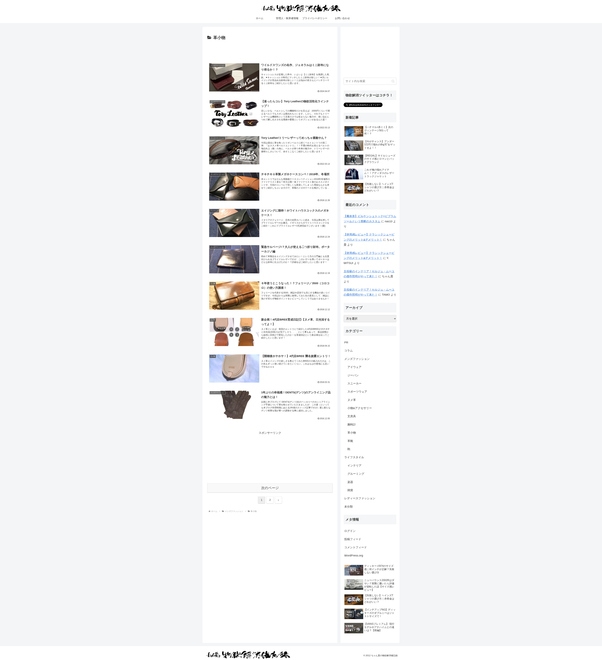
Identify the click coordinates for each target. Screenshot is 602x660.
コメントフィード (355, 547)
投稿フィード (352, 539)
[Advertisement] (270, 50)
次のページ (270, 488)
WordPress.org (353, 555)
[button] (393, 81)
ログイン (350, 530)
